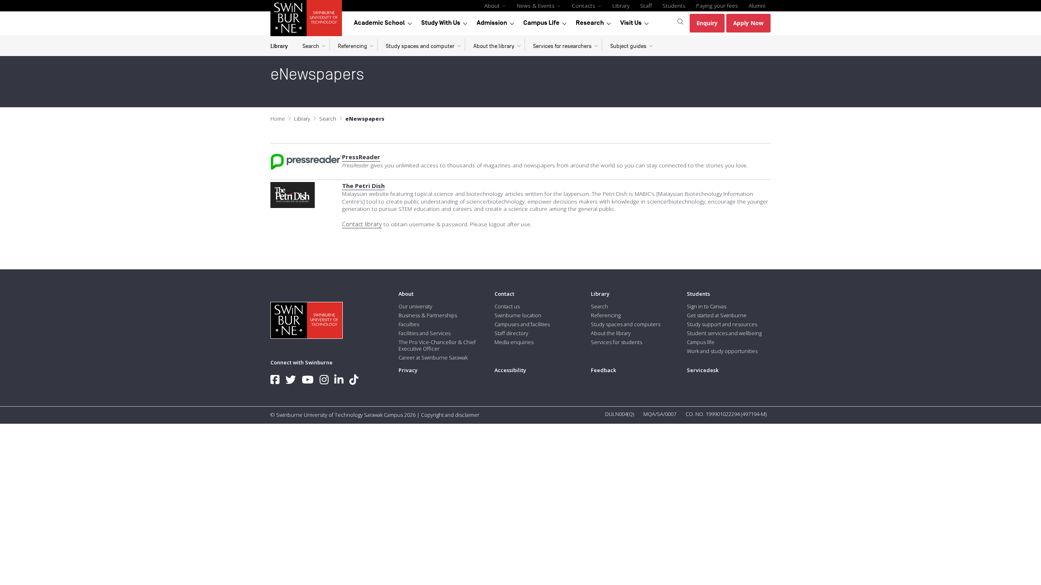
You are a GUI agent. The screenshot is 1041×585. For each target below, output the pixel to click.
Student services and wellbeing (724, 333)
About (492, 5)
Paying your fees (717, 5)
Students (674, 5)
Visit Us (631, 23)
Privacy (408, 370)
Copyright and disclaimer (450, 414)
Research (590, 23)
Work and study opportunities (722, 351)
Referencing (352, 46)
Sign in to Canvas (706, 306)
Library (620, 5)
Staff (646, 5)
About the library (493, 46)
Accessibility (510, 370)
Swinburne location (517, 315)
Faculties (409, 324)
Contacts (584, 5)
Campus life (700, 342)
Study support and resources (722, 324)
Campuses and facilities (522, 324)
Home (277, 118)
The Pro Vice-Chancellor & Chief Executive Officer (437, 345)
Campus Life (541, 23)
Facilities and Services (425, 333)
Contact (504, 293)
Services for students (616, 342)
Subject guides (628, 46)
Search (311, 46)
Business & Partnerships (428, 315)
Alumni (757, 5)
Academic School (379, 23)
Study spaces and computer (420, 46)
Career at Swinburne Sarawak (433, 357)
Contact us (507, 306)
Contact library (362, 224)
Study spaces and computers (625, 324)
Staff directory (511, 333)
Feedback (603, 370)
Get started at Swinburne (717, 315)
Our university (415, 306)
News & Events (536, 5)
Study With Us (440, 23)
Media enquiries (514, 342)
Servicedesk (703, 370)
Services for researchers (562, 46)
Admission (492, 23)
